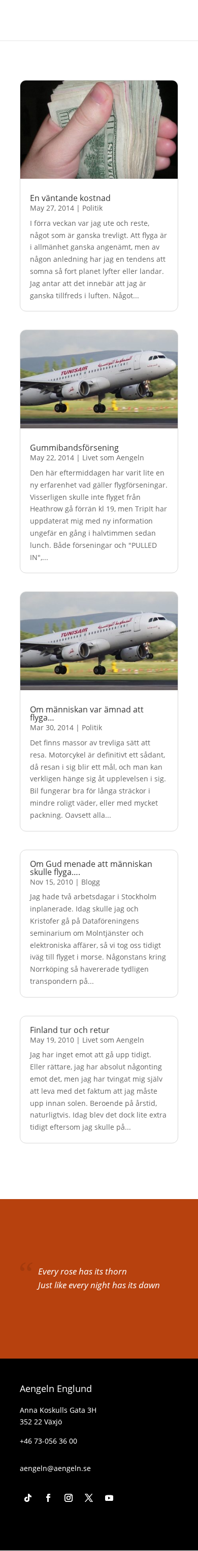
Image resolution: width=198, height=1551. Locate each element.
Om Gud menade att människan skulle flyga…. (91, 868)
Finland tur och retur (70, 1030)
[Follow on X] (89, 1498)
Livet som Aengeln (113, 457)
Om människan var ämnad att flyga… (87, 713)
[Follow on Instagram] (68, 1498)
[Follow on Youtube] (109, 1498)
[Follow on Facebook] (48, 1498)
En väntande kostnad (70, 198)
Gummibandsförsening (74, 447)
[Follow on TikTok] (28, 1498)
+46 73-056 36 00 (48, 1441)
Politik (92, 208)
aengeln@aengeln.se (55, 1468)
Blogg (90, 882)
